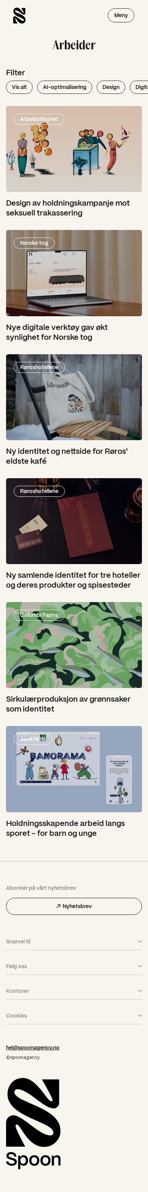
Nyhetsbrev (77, 906)
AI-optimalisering (65, 87)
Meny (121, 15)
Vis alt (19, 87)
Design (111, 87)
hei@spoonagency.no (33, 1047)
